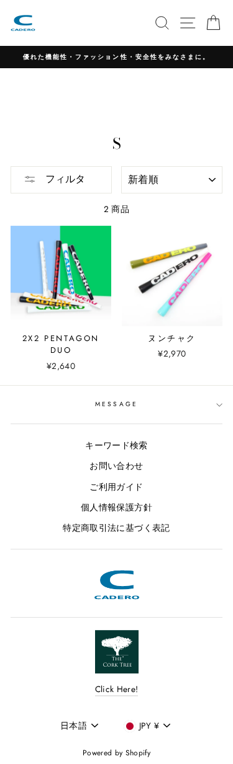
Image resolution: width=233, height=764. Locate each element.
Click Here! (117, 689)
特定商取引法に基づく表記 (116, 528)
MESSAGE (116, 404)
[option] (116, 57)
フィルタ (63, 179)
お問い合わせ (116, 466)
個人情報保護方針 (116, 507)
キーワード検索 (116, 445)
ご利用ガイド (116, 487)
